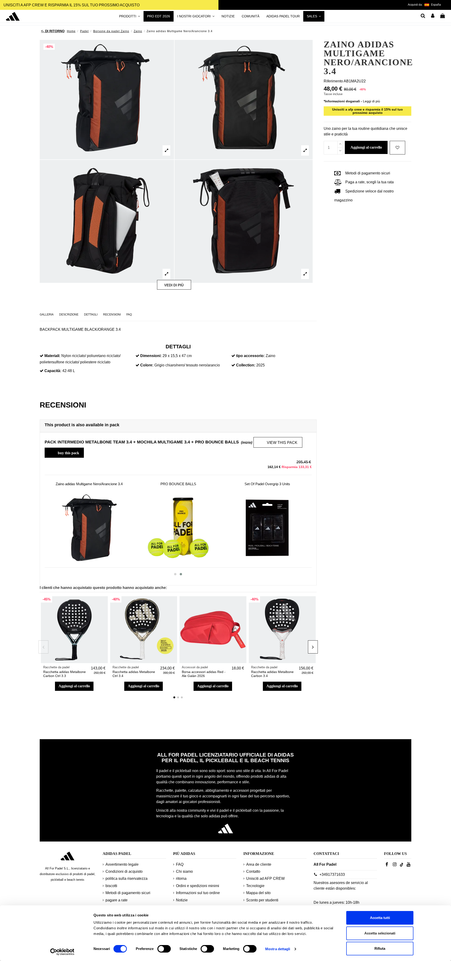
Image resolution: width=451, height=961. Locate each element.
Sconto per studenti (262, 900)
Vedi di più (174, 285)
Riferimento (333, 81)
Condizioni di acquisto (124, 871)
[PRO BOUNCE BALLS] (178, 528)
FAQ (129, 314)
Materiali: (52, 356)
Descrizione (68, 314)
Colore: (146, 365)
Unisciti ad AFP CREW (265, 878)
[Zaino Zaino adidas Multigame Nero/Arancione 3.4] (89, 528)
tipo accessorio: (250, 356)
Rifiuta (379, 948)
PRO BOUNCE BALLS (178, 484)
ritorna (181, 878)
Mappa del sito (258, 893)
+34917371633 (332, 874)
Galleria (47, 314)
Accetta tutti (380, 918)
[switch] (164, 949)
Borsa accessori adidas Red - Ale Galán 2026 (204, 674)
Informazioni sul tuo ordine (198, 893)
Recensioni (112, 314)
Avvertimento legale (122, 864)
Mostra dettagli (277, 949)
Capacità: (52, 371)
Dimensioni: (151, 356)
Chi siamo (184, 871)
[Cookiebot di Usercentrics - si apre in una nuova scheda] (62, 951)
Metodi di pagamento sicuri (127, 893)
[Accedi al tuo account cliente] (433, 16)
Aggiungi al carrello (74, 686)
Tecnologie (255, 886)
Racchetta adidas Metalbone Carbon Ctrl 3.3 (64, 674)
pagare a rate (116, 900)
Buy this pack (64, 452)
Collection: (245, 365)
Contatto (253, 871)
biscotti (111, 886)
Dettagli (90, 314)
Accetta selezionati (379, 933)
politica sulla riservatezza (126, 878)
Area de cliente (258, 864)
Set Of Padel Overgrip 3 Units (267, 484)
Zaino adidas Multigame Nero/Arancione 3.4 (89, 484)
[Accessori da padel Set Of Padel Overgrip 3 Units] (267, 528)
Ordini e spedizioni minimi (197, 886)
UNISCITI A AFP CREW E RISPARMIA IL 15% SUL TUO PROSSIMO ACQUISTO (72, 5)
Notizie (182, 900)
